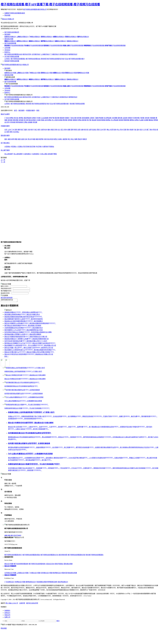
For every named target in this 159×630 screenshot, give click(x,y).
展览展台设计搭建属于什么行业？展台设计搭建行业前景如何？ (30, 343)
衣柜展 (129, 118)
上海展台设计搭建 (22, 573)
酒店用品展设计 (63, 582)
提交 (58, 621)
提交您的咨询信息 (7, 297)
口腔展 (91, 118)
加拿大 (60, 139)
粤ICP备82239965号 (12, 603)
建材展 (84, 120)
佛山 (108, 129)
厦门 (147, 129)
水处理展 (114, 118)
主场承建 (7, 47)
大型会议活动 (49, 564)
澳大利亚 (50, 139)
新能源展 (15, 120)
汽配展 (142, 118)
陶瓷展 (101, 118)
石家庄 (94, 129)
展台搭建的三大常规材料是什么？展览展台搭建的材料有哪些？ (30, 350)
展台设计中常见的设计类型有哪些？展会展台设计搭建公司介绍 (28, 354)
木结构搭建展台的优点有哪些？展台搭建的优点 (23, 328)
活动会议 (7, 50)
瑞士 (72, 139)
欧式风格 (32, 146)
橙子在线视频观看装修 (21, 564)
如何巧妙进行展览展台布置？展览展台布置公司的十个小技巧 (25, 341)
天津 (29, 129)
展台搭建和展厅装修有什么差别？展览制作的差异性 (23, 319)
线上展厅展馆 (5, 150)
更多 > (6, 356)
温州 (138, 129)
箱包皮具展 (32, 120)
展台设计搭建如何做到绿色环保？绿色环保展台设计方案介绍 (25, 336)
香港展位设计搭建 (59, 573)
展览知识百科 (26, 54)
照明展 (155, 120)
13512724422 (17, 535)
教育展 (65, 120)
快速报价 (7, 610)
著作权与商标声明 (32, 603)
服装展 (62, 118)
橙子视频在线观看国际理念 (31, 555)
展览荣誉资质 (63, 555)
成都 (68, 129)
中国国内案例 (30, 110)
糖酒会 (151, 120)
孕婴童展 (152, 118)
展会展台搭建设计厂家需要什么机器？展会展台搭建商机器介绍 (26, 339)
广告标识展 (73, 118)
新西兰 (55, 139)
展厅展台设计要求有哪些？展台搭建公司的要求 (22, 325)
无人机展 (55, 120)
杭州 (45, 129)
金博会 (136, 120)
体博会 (49, 120)
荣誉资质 (44, 59)
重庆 (25, 129)
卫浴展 (38, 120)
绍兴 (141, 129)
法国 (22, 139)
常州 (128, 129)
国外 (5, 139)
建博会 (132, 120)
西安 (98, 129)
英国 (19, 139)
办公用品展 (114, 120)
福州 (48, 129)
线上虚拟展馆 (18, 154)
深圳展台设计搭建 (47, 573)
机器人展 (44, 120)
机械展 (66, 118)
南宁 (32, 129)
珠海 (114, 129)
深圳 (15, 129)
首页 (15, 110)
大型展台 (7, 146)
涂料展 (147, 118)
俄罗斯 (41, 139)
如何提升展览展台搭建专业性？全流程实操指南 (29, 443)
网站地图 (7, 15)
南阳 (11, 132)
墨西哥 (65, 139)
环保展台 (51, 146)
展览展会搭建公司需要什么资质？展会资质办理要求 (22, 334)
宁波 (134, 129)
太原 (90, 129)
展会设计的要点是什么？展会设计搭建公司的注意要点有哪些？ (29, 352)
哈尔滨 (86, 129)
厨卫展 (26, 120)
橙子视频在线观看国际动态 (13, 54)
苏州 (121, 129)
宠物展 (70, 120)
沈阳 (78, 129)
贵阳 (37, 110)
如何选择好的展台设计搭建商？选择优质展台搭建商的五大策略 (28, 332)
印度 (45, 139)
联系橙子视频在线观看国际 (94, 555)
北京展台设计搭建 (10, 573)
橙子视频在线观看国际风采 (76, 555)
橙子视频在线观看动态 (33, 59)
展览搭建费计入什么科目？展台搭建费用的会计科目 (23, 330)
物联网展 (126, 120)
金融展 (30, 122)
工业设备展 (44, 118)
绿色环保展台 (58, 564)
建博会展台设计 (31, 582)
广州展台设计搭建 (34, 573)
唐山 (17, 132)
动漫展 (146, 120)
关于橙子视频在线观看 (11, 56)
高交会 (16, 118)
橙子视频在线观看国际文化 (49, 555)
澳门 (22, 129)
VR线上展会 (44, 154)
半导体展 (12, 122)
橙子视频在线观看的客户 (76, 59)
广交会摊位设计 (9, 582)
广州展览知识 (54, 54)
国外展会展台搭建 (71, 573)
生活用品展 (107, 118)
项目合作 (7, 615)
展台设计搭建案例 (10, 566)
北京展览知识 (36, 54)
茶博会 (79, 120)
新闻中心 (7, 52)
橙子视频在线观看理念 (18, 59)
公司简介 (7, 59)
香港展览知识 (72, 54)
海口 (35, 129)
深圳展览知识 (63, 54)
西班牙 (80, 139)
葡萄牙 (84, 139)
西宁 (104, 129)
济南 (55, 129)
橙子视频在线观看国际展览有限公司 (35, 9)
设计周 (6, 122)
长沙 (58, 129)
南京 (39, 129)
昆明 (72, 129)
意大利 (30, 139)
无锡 (124, 129)
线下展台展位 (5, 143)
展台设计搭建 (10, 73)
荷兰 (69, 139)
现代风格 (26, 146)
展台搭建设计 (10, 36)
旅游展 (121, 120)
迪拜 (12, 139)
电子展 (89, 120)
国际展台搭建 (8, 39)
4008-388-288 (8, 535)
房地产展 (51, 118)
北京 (5, 129)
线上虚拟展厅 (8, 154)
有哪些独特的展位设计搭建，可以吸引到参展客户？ (34, 464)
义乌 (144, 129)
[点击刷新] (4, 295)
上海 (9, 129)
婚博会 (108, 120)
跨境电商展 (19, 122)
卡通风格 (45, 146)
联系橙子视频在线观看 (11, 61)
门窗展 (96, 118)
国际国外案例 (5, 135)
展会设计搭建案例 (10, 575)
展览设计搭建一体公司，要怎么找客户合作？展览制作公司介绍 (28, 347)
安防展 (79, 118)
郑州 (65, 129)
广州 (12, 129)
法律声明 (22, 603)
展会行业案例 (5, 114)
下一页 (3, 162)
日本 (25, 139)
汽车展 (38, 118)
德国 (15, 139)
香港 (19, 129)
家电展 (21, 120)
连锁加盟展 (85, 118)
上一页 (3, 160)
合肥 (42, 129)
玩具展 (33, 118)
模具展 (103, 120)
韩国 (33, 139)
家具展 (60, 120)
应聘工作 (7, 617)
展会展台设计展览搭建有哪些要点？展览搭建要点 (23, 321)
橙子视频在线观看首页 (11, 32)
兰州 (101, 129)
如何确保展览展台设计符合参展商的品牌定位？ (30, 433)
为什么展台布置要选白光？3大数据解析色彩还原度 (30, 454)
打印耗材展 (135, 118)
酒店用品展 (27, 118)
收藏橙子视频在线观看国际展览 (14, 13)
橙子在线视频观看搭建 (14, 45)
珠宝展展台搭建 (41, 582)
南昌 (52, 129)
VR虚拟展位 (35, 154)
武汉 (62, 129)
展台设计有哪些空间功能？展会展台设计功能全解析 (31, 423)
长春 (82, 129)
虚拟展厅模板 (52, 154)
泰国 (37, 139)
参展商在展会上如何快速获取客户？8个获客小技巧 (31, 412)
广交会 (6, 118)
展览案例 (7, 34)
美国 (9, 139)
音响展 (10, 120)
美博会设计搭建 (20, 582)
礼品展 (141, 120)
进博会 (11, 118)
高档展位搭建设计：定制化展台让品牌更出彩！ (23, 312)
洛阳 (7, 132)
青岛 (154, 129)
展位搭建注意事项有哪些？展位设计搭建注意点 (22, 314)
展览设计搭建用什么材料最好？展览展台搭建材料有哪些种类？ (30, 323)
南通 (131, 129)
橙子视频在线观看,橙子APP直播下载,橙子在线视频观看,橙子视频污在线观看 (50, 4)
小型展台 (20, 146)
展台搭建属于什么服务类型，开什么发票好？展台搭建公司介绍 (30, 345)
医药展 (57, 118)
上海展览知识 (45, 54)
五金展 (125, 118)
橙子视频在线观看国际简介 (13, 555)
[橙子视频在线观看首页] (15, 64)
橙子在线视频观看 (10, 43)
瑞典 (75, 139)
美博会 (21, 118)
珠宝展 (98, 120)
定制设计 (7, 613)
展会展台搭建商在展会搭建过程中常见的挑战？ (23, 316)
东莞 (111, 129)
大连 (14, 132)
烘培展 (35, 122)
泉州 (151, 129)
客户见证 (65, 59)
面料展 (120, 118)
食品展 (94, 120)
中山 (118, 129)
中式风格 (39, 146)
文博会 (25, 122)
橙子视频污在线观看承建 (37, 564)
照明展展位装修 (52, 582)
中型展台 (14, 146)
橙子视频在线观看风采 (54, 59)
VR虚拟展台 (27, 154)
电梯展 (75, 120)
